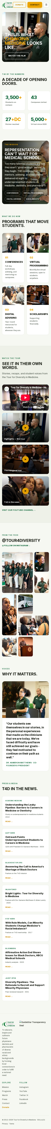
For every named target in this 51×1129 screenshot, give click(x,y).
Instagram (24, 1087)
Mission (5, 1087)
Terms (11, 1124)
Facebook (23, 1099)
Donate (19, 5)
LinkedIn (23, 1103)
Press (4, 1099)
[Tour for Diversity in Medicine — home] (7, 5)
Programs (6, 1091)
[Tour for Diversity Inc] (34, 1035)
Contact (34, 5)
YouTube (23, 1091)
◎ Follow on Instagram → (16, 546)
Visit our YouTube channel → (19, 510)
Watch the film (17, 56)
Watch (5, 1095)
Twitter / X (23, 1095)
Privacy (5, 1124)
